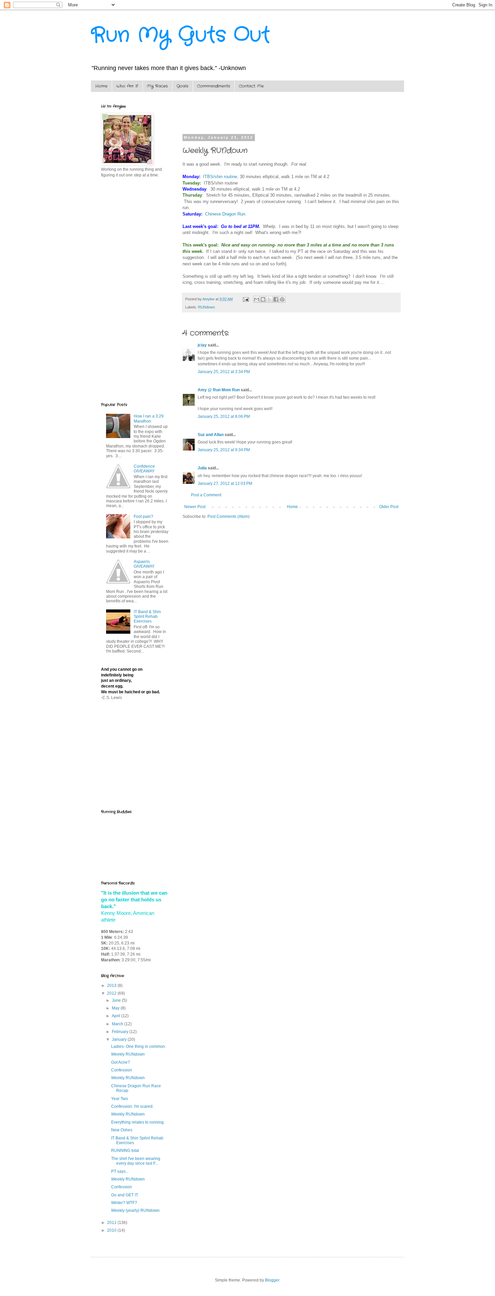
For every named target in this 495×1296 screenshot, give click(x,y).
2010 (112, 1230)
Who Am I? (127, 86)
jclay (202, 345)
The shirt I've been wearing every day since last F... (135, 1161)
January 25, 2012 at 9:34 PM (224, 449)
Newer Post (194, 506)
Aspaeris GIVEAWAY (144, 564)
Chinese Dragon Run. (225, 214)
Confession (121, 1070)
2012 (112, 993)
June (117, 1000)
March (118, 1024)
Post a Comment (206, 495)
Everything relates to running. (138, 1122)
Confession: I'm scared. (132, 1106)
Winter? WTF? (124, 1202)
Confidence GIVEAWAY (144, 468)
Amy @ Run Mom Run (219, 390)
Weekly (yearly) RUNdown (135, 1210)
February (120, 1031)
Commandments (213, 86)
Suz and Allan (211, 434)
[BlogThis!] (263, 299)
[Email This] (256, 299)
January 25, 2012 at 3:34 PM (224, 371)
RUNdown (206, 307)
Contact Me (251, 86)
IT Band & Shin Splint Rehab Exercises (147, 616)
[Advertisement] (261, 114)
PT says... (120, 1171)
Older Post (388, 506)
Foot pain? (143, 516)
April (116, 1015)
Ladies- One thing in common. (138, 1046)
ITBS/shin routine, (220, 176)
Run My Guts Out (180, 35)
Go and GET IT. (125, 1195)
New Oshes (121, 1130)
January (120, 1039)
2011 (112, 1222)
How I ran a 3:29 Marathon (149, 418)
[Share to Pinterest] (282, 299)
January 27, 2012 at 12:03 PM (225, 483)
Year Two (119, 1098)
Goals (182, 86)
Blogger (272, 1280)
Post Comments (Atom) (228, 516)
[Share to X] (269, 299)
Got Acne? (120, 1062)
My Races (157, 86)
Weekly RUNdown (128, 1054)
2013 (112, 985)
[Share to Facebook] (275, 299)
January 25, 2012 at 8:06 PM (224, 416)
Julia (202, 468)
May (116, 1008)
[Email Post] (245, 299)
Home (101, 86)
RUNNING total (125, 1150)
